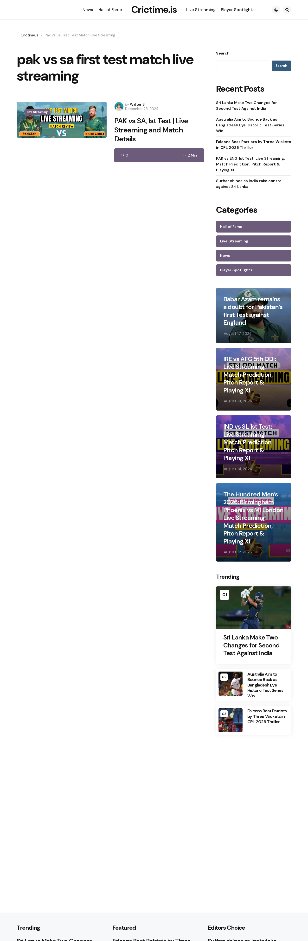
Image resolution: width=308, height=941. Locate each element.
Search (223, 53)
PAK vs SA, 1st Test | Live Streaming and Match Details (151, 130)
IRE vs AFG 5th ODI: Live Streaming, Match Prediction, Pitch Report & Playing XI (249, 374)
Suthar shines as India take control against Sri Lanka (249, 183)
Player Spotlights (236, 270)
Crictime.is (154, 9)
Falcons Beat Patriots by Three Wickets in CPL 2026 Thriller (253, 144)
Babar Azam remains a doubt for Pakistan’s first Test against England (252, 311)
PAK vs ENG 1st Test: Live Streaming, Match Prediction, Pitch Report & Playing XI (250, 164)
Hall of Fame (231, 226)
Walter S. (137, 104)
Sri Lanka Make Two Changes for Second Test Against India (246, 105)
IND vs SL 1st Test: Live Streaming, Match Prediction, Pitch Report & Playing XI (248, 442)
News (225, 255)
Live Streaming (37, 112)
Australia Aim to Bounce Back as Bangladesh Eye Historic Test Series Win (250, 125)
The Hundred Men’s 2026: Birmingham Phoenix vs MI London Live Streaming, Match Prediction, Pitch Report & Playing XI (253, 517)
